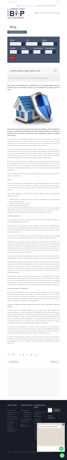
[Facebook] (19, 354)
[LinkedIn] (36, 354)
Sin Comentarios (43, 78)
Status (44, 40)
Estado (12, 40)
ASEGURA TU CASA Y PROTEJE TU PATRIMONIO (40, 414)
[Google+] (27, 354)
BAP (13, 452)
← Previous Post (13, 362)
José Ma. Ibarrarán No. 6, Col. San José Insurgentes (28, 413)
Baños (24, 48)
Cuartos (12, 48)
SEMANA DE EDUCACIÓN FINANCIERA (37, 422)
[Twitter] (23, 354)
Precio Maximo (50, 48)
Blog (33, 78)
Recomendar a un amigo (26, 6)
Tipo (27, 40)
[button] (63, 424)
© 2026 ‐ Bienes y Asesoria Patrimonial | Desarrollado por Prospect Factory (29, 452)
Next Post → (54, 362)
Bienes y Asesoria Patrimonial (17, 32)
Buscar (50, 407)
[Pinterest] (32, 354)
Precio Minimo (38, 48)
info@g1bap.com (25, 426)
